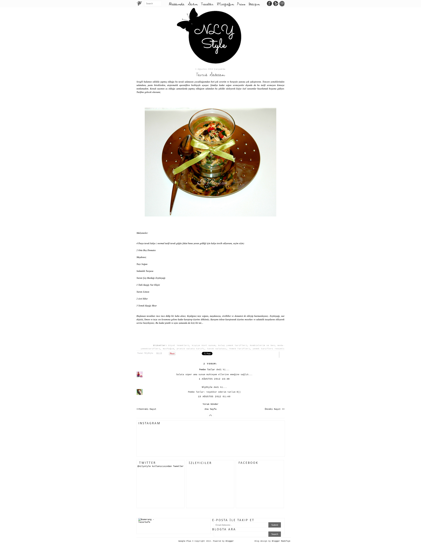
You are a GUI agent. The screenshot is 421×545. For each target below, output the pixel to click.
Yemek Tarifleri (239, 349)
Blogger (230, 541)
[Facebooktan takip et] (269, 4)
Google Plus (184, 541)
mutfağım (168, 349)
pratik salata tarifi (190, 349)
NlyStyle (207, 387)
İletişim (254, 4)
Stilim (193, 4)
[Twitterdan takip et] (275, 4)
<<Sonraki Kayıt (146, 409)
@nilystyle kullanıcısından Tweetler (160, 466)
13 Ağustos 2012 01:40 (214, 396)
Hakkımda (176, 4)
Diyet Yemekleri (178, 345)
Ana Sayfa (210, 409)
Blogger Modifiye (281, 541)
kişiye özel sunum (203, 345)
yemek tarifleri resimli (269, 349)
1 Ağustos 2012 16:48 (214, 379)
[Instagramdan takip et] (282, 4)
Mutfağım (225, 4)
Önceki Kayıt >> (275, 409)
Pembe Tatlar (207, 369)
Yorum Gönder (210, 404)
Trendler (207, 4)
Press (241, 4)
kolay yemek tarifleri (232, 345)
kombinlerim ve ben (262, 345)
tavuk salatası (217, 349)
